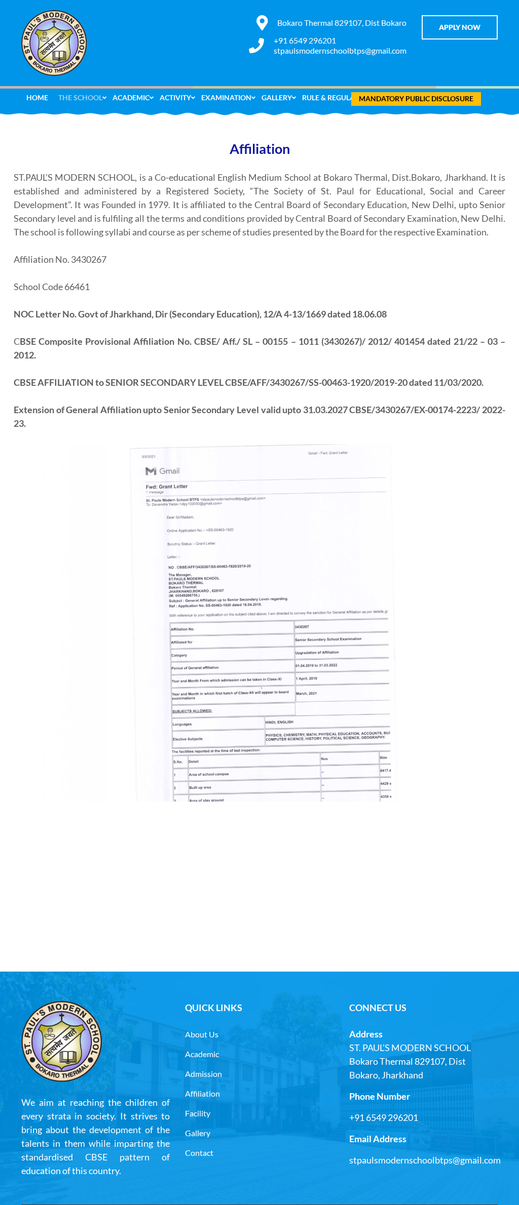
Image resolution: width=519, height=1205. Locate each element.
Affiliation (202, 1093)
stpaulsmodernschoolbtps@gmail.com (340, 50)
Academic (131, 97)
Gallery (277, 97)
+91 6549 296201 (305, 40)
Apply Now (459, 27)
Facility (197, 1113)
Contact (199, 1152)
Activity (175, 97)
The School (80, 97)
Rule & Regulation (337, 97)
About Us (201, 1034)
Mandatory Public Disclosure (416, 98)
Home (37, 97)
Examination (226, 97)
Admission (203, 1073)
